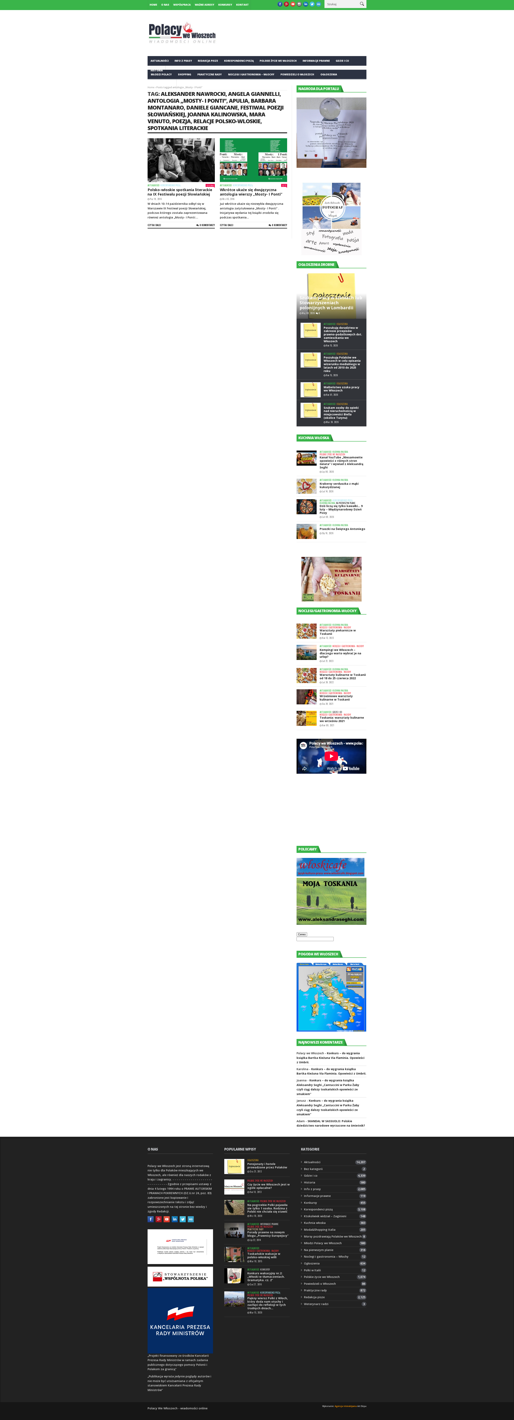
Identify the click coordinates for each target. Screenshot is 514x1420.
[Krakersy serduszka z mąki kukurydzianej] (307, 486)
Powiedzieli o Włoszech (297, 74)
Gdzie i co (342, 60)
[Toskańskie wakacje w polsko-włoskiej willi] (234, 1254)
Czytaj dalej (154, 225)
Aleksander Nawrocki (193, 93)
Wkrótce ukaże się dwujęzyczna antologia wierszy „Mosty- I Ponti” (251, 192)
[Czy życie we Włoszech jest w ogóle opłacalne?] (234, 1187)
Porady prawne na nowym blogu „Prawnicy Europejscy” (268, 1234)
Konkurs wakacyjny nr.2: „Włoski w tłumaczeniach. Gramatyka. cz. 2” (266, 1276)
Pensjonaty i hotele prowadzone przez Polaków (267, 1165)
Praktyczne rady (209, 74)
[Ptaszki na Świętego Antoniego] (307, 531)
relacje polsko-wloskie (226, 121)
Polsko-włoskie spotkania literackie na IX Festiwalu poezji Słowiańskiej (180, 192)
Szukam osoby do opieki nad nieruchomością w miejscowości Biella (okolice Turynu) (341, 413)
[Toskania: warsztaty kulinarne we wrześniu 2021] (307, 718)
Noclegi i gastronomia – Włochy (251, 74)
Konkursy (225, 4)
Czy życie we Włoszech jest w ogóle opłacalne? (268, 1186)
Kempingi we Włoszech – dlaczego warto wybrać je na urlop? (340, 653)
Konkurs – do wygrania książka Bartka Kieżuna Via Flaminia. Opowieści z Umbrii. (330, 1057)
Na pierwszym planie (345, 503)
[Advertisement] (327, 813)
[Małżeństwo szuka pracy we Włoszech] (311, 389)
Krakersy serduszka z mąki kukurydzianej (339, 485)
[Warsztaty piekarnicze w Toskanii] (307, 631)
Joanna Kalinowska (217, 114)
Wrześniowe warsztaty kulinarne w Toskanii (336, 697)
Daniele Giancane (212, 107)
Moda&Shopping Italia (320, 1229)
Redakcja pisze (208, 60)
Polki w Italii (312, 1270)
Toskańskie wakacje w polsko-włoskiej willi (263, 1255)
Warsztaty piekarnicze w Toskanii (338, 632)
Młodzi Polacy (161, 74)
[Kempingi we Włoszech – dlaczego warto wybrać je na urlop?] (307, 652)
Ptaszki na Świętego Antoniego (342, 529)
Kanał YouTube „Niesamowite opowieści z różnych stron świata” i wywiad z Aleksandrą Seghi (341, 462)
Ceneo (302, 934)
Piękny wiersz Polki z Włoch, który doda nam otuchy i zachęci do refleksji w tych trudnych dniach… (267, 1303)
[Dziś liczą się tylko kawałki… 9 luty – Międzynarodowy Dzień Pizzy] (307, 506)
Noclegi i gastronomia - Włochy (335, 627)
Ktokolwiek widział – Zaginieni (325, 1216)
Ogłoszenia (328, 74)
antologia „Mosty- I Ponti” (187, 100)
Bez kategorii (313, 1169)
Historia (309, 1182)
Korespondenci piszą (239, 60)
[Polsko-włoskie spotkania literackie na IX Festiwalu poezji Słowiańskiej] (181, 160)
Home (153, 4)
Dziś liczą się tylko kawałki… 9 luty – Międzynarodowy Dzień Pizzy (341, 509)
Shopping (184, 74)
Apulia (238, 100)
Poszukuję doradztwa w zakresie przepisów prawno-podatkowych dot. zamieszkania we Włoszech (343, 334)
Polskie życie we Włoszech (278, 60)
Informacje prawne (316, 60)
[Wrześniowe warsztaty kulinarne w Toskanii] (307, 696)
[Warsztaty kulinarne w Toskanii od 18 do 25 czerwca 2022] (307, 675)
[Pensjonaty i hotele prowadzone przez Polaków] (234, 1166)
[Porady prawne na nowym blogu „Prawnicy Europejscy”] (234, 1230)
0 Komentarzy (207, 225)
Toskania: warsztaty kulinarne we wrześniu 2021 (342, 719)
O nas (165, 4)
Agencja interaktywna (346, 1406)
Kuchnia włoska (162, 84)
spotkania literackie (178, 128)
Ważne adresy (204, 4)
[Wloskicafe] (330, 875)
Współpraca (182, 4)
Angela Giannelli (253, 93)
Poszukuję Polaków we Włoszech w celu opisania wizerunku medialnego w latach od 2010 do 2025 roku (342, 364)
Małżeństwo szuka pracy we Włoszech (341, 388)
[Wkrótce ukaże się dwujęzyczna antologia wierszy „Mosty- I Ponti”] (253, 160)
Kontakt (242, 4)
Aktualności (160, 60)
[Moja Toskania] (331, 924)
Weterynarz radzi (316, 1304)
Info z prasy (183, 60)
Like (211, 185)
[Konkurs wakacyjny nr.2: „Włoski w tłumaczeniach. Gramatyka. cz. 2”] (234, 1275)
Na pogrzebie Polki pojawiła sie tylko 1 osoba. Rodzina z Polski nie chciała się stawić (267, 1208)
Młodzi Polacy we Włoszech (323, 1243)
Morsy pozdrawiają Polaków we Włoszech (333, 1236)
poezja (181, 121)
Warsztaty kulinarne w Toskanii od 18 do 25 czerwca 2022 (343, 676)
